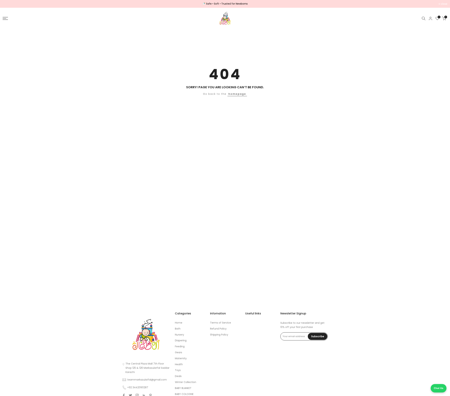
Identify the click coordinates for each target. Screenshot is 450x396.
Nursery (179, 334)
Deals (178, 376)
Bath (178, 328)
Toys (178, 370)
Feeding (180, 346)
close (7, 4)
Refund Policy (218, 328)
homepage (237, 94)
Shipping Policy (219, 334)
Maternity (181, 358)
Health (179, 364)
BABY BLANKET (183, 388)
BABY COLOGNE (184, 394)
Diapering (181, 340)
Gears (178, 352)
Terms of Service (220, 322)
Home (178, 322)
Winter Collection (185, 382)
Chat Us (438, 388)
